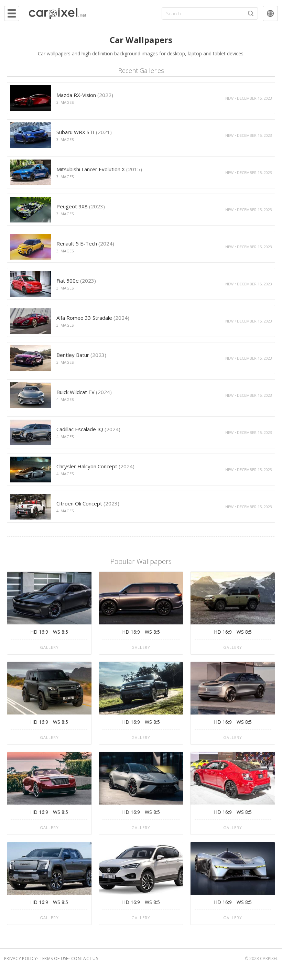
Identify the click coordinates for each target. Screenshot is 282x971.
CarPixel (269, 958)
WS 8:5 (60, 632)
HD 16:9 (39, 632)
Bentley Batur (81, 354)
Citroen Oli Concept (87, 503)
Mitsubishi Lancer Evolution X (99, 169)
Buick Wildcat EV (84, 392)
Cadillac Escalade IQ (88, 429)
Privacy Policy (20, 958)
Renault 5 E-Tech (85, 243)
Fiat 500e (76, 280)
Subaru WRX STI (84, 132)
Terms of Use (54, 958)
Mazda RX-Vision (84, 94)
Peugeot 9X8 (80, 206)
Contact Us (84, 958)
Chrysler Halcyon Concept (95, 466)
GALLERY (49, 647)
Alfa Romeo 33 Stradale (92, 317)
